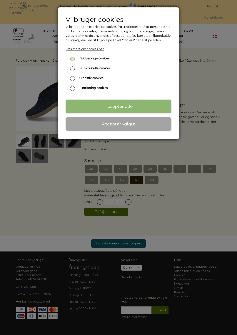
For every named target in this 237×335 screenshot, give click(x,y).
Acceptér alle (118, 106)
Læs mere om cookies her (85, 49)
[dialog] (118, 167)
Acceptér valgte (118, 124)
